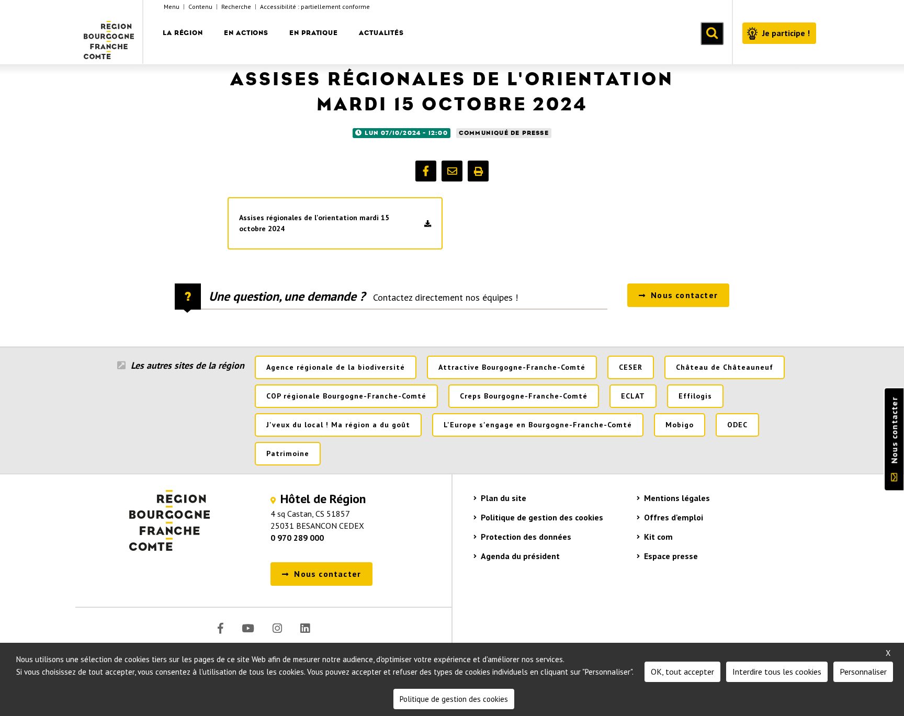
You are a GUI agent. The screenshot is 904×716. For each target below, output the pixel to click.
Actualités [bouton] (381, 33)
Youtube (248, 628)
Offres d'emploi (673, 517)
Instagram (277, 628)
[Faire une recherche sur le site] (712, 33)
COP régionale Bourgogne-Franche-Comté (346, 396)
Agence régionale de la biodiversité (335, 367)
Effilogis (695, 396)
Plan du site (503, 498)
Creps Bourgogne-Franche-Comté (523, 396)
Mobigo (679, 424)
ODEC (737, 424)
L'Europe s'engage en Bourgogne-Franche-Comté (538, 424)
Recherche (236, 6)
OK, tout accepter (682, 671)
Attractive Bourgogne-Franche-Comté (511, 367)
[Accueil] (109, 32)
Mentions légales (677, 498)
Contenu (200, 6)
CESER (630, 367)
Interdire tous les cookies (776, 671)
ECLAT (633, 396)
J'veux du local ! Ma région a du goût (338, 424)
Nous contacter (894, 430)
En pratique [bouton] (313, 33)
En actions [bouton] (246, 33)
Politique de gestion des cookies (542, 517)
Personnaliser (863, 671)
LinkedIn (305, 628)
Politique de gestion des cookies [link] (454, 699)
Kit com (658, 536)
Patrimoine (287, 453)
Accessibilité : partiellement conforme (315, 6)
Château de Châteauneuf (724, 367)
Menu (171, 6)
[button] (425, 171)
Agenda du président (520, 556)
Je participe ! (786, 33)
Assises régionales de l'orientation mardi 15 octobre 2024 (314, 223)
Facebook (220, 628)
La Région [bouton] (183, 33)
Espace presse (671, 556)
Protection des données (526, 536)
